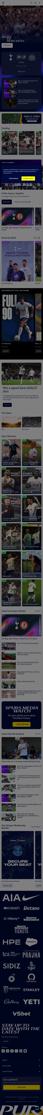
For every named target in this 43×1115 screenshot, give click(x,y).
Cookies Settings (13, 178)
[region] (21, 174)
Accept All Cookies (28, 178)
